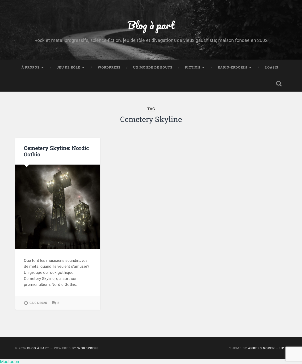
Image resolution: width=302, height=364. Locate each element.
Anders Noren (261, 348)
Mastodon (9, 361)
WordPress (109, 67)
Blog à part (151, 24)
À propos (30, 67)
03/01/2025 (38, 303)
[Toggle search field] (279, 84)
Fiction (192, 67)
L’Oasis (271, 67)
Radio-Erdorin (232, 67)
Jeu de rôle (68, 67)
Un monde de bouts (152, 67)
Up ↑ (283, 348)
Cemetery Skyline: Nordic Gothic (56, 151)
